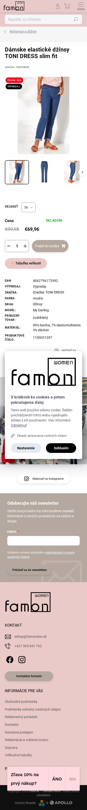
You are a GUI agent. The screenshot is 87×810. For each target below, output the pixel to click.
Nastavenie (26, 448)
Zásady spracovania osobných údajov (42, 435)
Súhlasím (61, 448)
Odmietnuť (19, 425)
